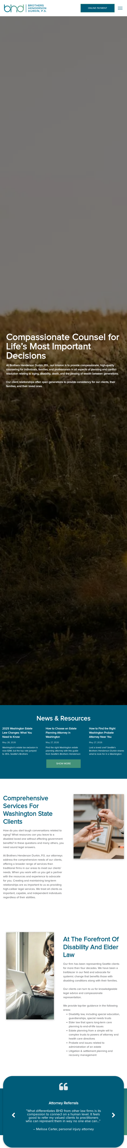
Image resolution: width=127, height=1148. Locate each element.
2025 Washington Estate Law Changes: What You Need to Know (17, 732)
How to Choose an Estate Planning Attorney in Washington (61, 732)
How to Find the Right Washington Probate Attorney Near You (102, 732)
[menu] (120, 8)
